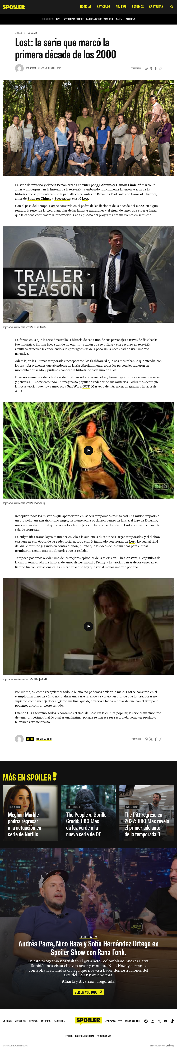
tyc (120, 1021)
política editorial (84, 1036)
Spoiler (18, 32)
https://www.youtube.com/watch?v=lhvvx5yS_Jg (24, 503)
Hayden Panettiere (73, 19)
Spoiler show (89, 937)
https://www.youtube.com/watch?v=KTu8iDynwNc (24, 327)
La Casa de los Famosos (99, 19)
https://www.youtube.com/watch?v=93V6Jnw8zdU (25, 679)
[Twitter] (151, 68)
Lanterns (130, 19)
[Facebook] (155, 68)
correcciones (104, 1036)
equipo (69, 1036)
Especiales (33, 32)
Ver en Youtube (86, 992)
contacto (110, 1021)
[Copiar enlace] (160, 68)
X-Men (118, 19)
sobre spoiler (132, 1021)
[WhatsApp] (146, 68)
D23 (58, 19)
